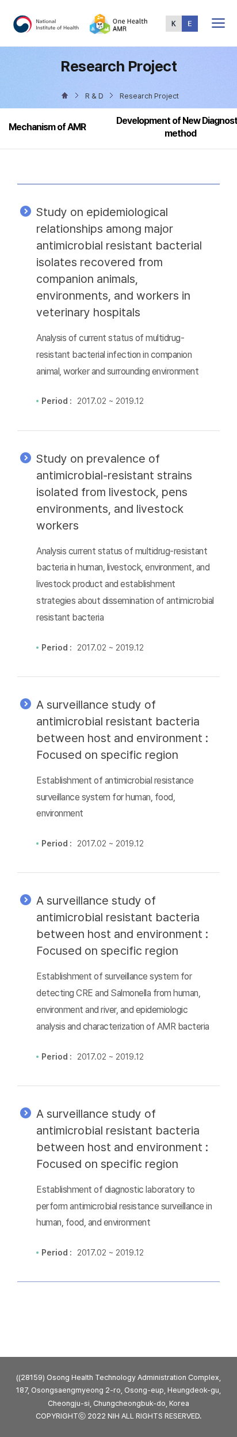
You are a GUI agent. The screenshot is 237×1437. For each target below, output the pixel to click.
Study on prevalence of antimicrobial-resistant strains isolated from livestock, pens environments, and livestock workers (114, 492)
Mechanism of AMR (47, 127)
